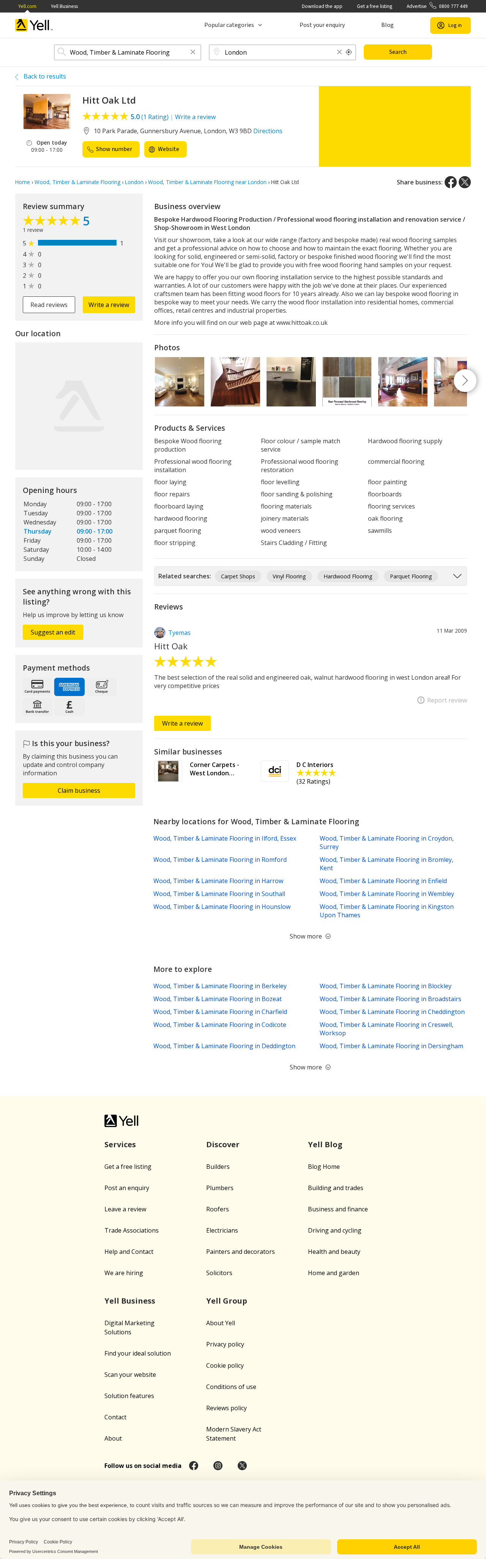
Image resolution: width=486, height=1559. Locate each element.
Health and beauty (334, 1251)
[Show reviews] (53, 222)
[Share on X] (465, 182)
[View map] (79, 406)
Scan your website (130, 1374)
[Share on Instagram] (217, 1465)
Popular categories (229, 25)
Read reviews (49, 305)
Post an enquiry (126, 1188)
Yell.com (27, 6)
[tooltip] (349, 52)
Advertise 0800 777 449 (437, 6)
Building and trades (335, 1188)
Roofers (217, 1209)
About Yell (220, 1323)
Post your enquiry (322, 25)
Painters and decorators (240, 1251)
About (113, 1438)
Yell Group (226, 1301)
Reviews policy (226, 1408)
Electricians (222, 1230)
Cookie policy (225, 1365)
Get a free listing (374, 6)
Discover (223, 1144)
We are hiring (123, 1273)
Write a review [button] (108, 305)
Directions (267, 131)
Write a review (195, 117)
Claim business (79, 790)
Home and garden (333, 1273)
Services (120, 1144)
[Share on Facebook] (451, 182)
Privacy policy (225, 1344)
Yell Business (64, 6)
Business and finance (338, 1209)
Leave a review (125, 1209)
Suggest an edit (53, 632)
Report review (447, 700)
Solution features (129, 1396)
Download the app (322, 6)
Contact (115, 1417)
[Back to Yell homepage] (34, 25)
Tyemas (179, 632)
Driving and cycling (334, 1230)
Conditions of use (231, 1387)
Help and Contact (128, 1251)
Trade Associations (131, 1230)
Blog (387, 25)
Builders (218, 1166)
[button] (192, 52)
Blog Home (324, 1166)
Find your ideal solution (137, 1353)
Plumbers (220, 1188)
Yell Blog (325, 1144)
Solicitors (219, 1273)
